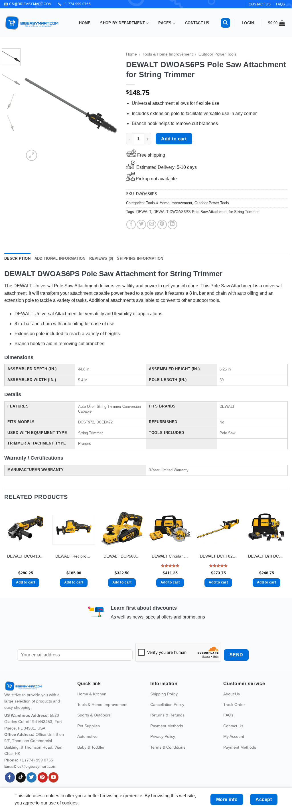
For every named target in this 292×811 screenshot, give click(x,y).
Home (84, 23)
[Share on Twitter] (141, 224)
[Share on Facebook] (131, 224)
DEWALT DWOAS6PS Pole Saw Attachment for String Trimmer (206, 212)
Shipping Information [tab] (140, 258)
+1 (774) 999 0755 (36, 760)
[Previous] (33, 105)
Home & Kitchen (91, 694)
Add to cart (173, 138)
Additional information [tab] (60, 258)
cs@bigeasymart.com (36, 766)
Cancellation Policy (167, 704)
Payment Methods (166, 726)
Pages (164, 23)
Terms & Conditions (167, 747)
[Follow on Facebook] (10, 777)
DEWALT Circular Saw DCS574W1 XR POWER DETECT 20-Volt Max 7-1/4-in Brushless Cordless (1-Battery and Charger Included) (170, 556)
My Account (233, 736)
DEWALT (143, 212)
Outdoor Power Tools (217, 54)
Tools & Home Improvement (168, 54)
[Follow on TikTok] (21, 777)
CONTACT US (260, 4)
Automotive (87, 736)
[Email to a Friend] (151, 224)
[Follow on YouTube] (53, 777)
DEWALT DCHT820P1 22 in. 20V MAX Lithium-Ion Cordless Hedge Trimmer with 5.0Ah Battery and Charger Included (218, 556)
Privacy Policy (162, 736)
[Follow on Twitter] (31, 777)
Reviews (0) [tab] (101, 258)
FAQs (280, 4)
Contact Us (197, 23)
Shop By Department (122, 23)
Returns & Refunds (167, 715)
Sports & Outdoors (94, 715)
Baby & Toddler (91, 747)
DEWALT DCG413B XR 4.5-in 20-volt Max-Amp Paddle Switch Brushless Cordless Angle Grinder (25, 556)
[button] (225, 23)
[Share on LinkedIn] (172, 224)
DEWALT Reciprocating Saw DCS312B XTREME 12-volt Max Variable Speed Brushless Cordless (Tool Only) (73, 556)
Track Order (234, 704)
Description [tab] (17, 258)
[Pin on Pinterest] (162, 224)
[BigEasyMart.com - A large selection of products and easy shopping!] (32, 23)
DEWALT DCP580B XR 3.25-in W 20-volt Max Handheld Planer (122, 556)
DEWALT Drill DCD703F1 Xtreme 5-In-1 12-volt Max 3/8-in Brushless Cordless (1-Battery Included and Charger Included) (266, 556)
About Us (231, 694)
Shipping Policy (164, 694)
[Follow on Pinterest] (43, 777)
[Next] (108, 105)
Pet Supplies (88, 726)
